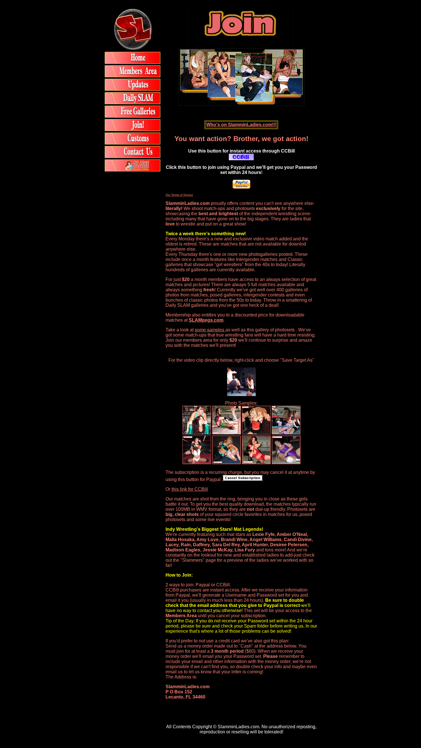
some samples (210, 329)
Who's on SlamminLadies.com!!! (241, 124)
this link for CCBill (190, 489)
